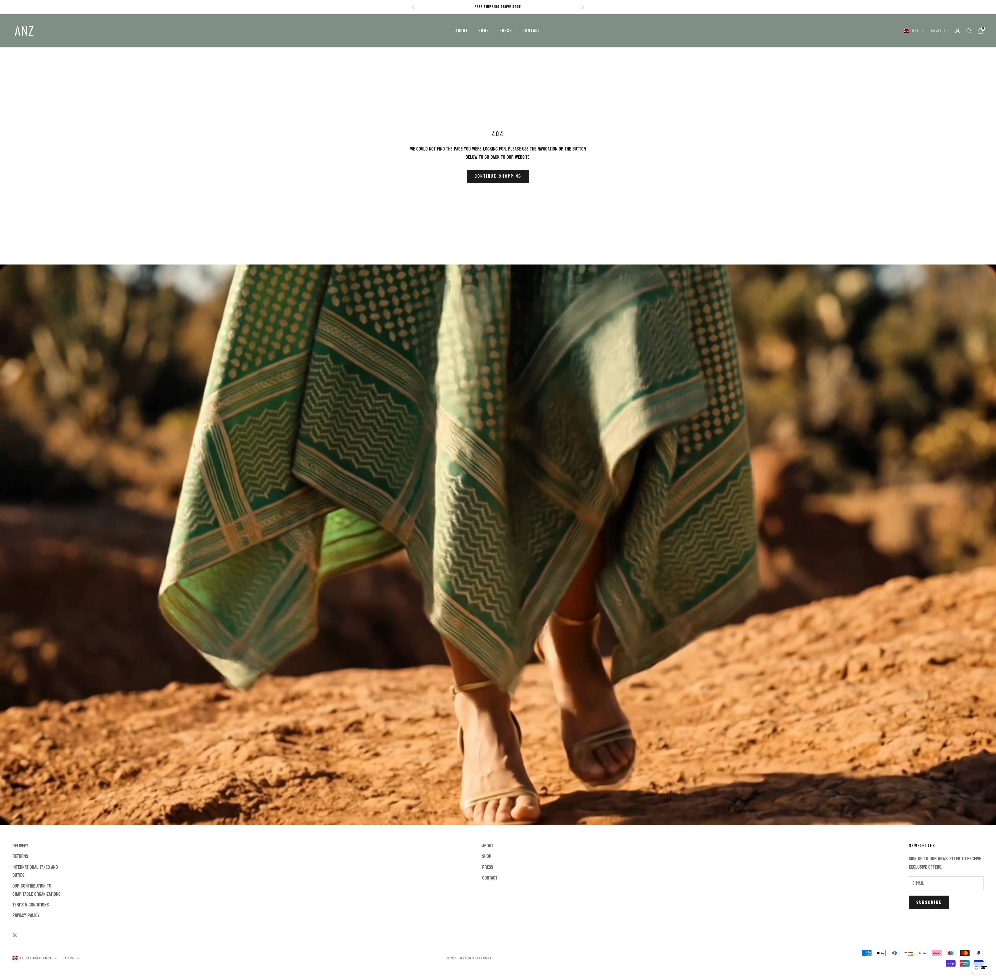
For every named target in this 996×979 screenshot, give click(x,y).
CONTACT (532, 30)
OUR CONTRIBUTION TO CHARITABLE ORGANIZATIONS (36, 890)
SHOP (484, 30)
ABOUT (461, 30)
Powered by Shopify (478, 958)
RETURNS (20, 856)
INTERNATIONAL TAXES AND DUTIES (35, 871)
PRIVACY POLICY (26, 915)
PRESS (506, 30)
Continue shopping (498, 176)
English (936, 30)
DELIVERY (20, 845)
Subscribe (929, 902)
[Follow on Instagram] (15, 935)
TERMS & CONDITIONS (30, 905)
